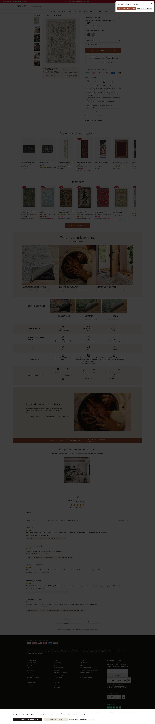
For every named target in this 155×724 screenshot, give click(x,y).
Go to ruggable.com (127, 8)
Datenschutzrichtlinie (80, 715)
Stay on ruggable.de (144, 8)
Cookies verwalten (55, 720)
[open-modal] (151, 3)
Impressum (92, 720)
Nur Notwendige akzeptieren (78, 719)
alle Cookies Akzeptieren (27, 720)
